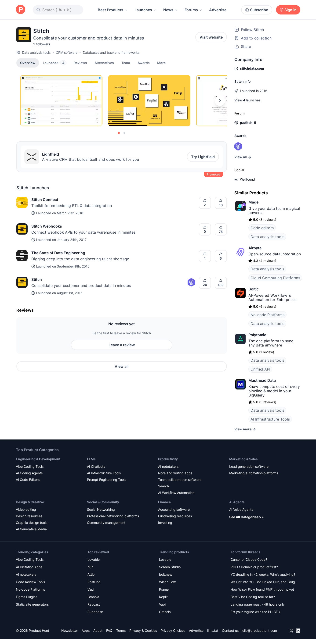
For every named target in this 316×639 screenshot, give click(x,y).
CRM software (66, 52)
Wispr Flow (167, 582)
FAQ (109, 630)
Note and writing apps (175, 473)
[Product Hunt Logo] (20, 10)
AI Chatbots (96, 466)
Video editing (26, 509)
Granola (93, 597)
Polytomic (257, 334)
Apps (86, 630)
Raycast (93, 604)
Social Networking (101, 509)
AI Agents (237, 502)
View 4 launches (247, 100)
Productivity (168, 459)
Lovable (93, 559)
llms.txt (212, 630)
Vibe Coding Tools (30, 466)
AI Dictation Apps (29, 567)
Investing (165, 523)
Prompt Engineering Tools (106, 480)
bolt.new (165, 574)
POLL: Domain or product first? (254, 567)
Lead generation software (249, 466)
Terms (121, 630)
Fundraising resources (175, 516)
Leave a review (122, 345)
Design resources (29, 516)
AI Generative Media (31, 529)
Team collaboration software (179, 480)
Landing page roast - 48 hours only (258, 604)
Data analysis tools (36, 52)
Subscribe (259, 9)
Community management (106, 523)
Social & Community (103, 502)
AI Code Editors (28, 480)
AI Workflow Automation (176, 493)
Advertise (217, 9)
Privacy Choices (173, 630)
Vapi (90, 589)
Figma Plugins (26, 597)
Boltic (253, 289)
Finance (164, 502)
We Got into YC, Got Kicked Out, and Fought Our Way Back (264, 582)
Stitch (36, 279)
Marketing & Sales (243, 459)
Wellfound (247, 179)
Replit (163, 597)
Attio (90, 574)
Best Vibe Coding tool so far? (253, 597)
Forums (191, 9)
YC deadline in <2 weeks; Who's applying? (263, 574)
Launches (143, 9)
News (168, 9)
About (97, 630)
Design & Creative (30, 502)
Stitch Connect (44, 199)
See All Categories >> (246, 517)
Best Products (110, 9)
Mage (253, 202)
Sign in (290, 9)
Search (163, 486)
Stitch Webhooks (46, 226)
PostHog (94, 582)
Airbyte (255, 248)
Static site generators (32, 604)
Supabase (95, 612)
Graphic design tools (31, 523)
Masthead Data (262, 380)
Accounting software (174, 509)
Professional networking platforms (113, 516)
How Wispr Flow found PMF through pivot (262, 589)
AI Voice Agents (241, 509)
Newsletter (69, 630)
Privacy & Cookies (143, 630)
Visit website (211, 37)
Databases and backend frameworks (111, 52)
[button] (161, 62)
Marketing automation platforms (253, 473)
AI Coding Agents (29, 473)
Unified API (260, 369)
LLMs (91, 459)
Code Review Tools (30, 582)
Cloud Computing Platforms (275, 277)
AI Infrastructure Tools (270, 419)
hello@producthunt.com (258, 630)
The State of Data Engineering (58, 252)
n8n (90, 567)
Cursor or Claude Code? (249, 559)
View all (121, 366)
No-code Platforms (267, 314)
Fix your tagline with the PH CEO (255, 612)
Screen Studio (170, 567)
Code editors (262, 227)
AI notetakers (168, 466)
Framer (164, 589)
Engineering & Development (38, 459)
